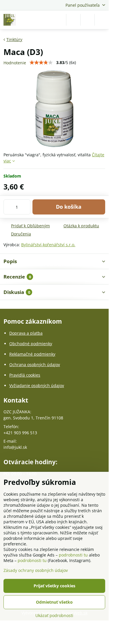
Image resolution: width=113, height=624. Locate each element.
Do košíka (68, 206)
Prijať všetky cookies (54, 585)
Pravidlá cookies (24, 375)
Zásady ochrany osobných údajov (35, 570)
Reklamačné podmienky (32, 354)
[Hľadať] (73, 20)
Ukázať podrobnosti (54, 615)
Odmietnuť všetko (54, 602)
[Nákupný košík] (87, 20)
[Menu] (102, 20)
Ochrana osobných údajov (34, 364)
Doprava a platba (26, 333)
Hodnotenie (14, 62)
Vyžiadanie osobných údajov (36, 385)
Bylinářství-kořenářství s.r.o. (48, 244)
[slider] (41, 62)
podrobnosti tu (73, 555)
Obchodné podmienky (30, 343)
